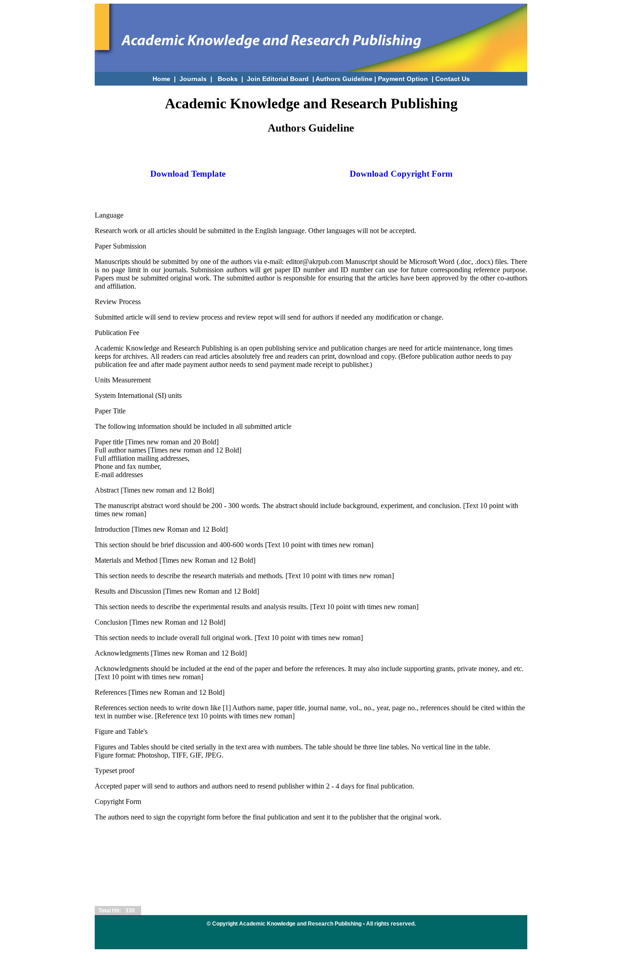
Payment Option (403, 78)
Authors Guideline (344, 78)
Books (228, 78)
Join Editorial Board (279, 78)
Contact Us (452, 78)
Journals (193, 78)
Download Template (187, 173)
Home (161, 78)
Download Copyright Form (401, 173)
